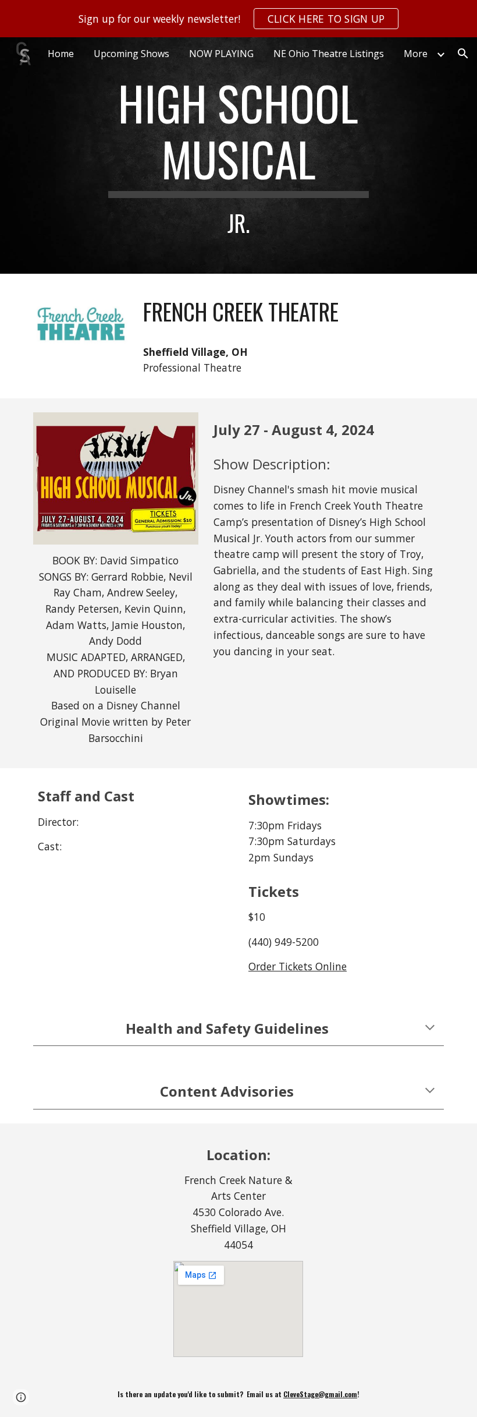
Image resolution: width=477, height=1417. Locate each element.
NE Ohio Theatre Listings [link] (328, 53)
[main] (239, 155)
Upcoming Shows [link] (131, 53)
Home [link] (61, 53)
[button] (463, 54)
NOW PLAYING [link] (221, 53)
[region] (238, 18)
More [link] (416, 53)
